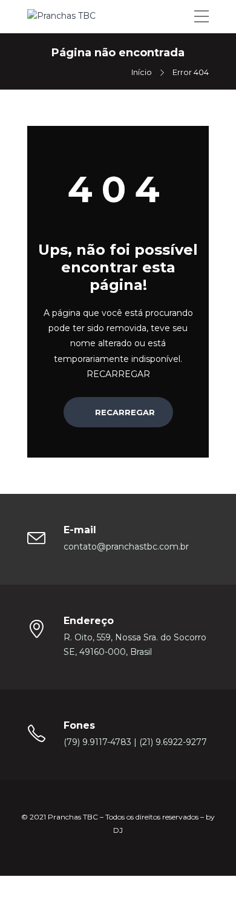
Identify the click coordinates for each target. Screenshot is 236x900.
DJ (118, 830)
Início (141, 72)
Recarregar (124, 412)
